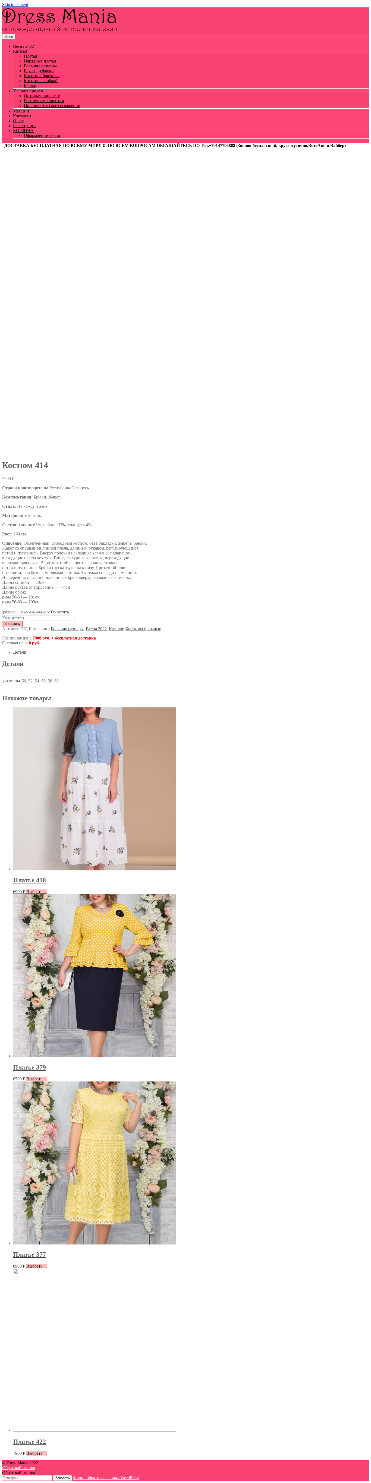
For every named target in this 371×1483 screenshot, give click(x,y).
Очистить (60, 612)
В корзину (12, 624)
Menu (8, 37)
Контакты (22, 116)
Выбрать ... (36, 891)
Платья (30, 56)
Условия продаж (28, 91)
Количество (13, 618)
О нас (18, 120)
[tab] (191, 652)
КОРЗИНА (23, 130)
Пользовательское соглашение (52, 105)
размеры (10, 612)
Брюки (30, 85)
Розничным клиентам (44, 100)
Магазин (21, 111)
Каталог (20, 51)
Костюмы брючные (41, 75)
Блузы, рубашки (39, 70)
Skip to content (15, 4)
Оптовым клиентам (42, 95)
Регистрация (24, 125)
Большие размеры (40, 66)
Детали (19, 652)
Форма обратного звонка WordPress (106, 1477)
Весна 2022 (23, 46)
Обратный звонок (18, 1467)
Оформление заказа (42, 135)
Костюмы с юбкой (41, 80)
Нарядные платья (40, 61)
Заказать (62, 1478)
